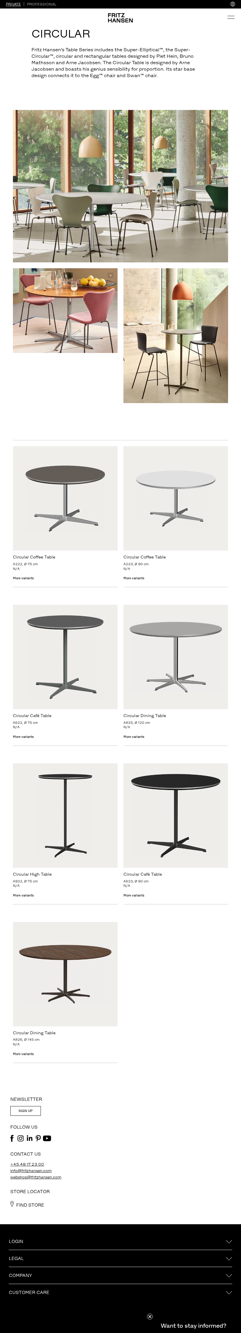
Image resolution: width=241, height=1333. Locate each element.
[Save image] (221, 117)
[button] (193, 1325)
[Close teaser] (150, 1317)
